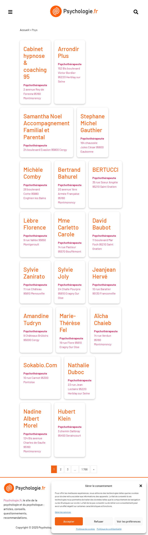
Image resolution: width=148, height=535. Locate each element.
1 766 (85, 469)
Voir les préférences (128, 521)
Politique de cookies (85, 529)
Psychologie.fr (13, 500)
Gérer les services (63, 512)
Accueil (24, 29)
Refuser (98, 521)
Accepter (68, 521)
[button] (141, 486)
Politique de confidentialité (109, 529)
